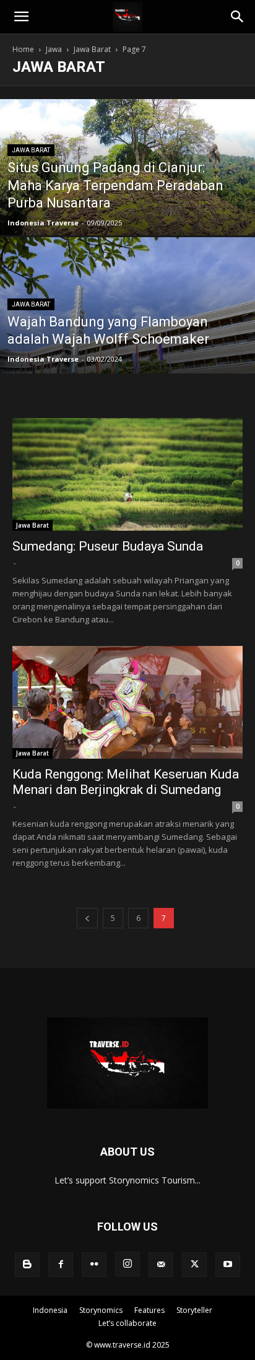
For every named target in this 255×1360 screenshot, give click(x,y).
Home (23, 49)
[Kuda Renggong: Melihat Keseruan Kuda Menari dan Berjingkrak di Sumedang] (127, 702)
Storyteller (194, 1310)
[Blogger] (27, 1264)
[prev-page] (87, 918)
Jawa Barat (92, 49)
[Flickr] (94, 1264)
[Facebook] (60, 1264)
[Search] (237, 16)
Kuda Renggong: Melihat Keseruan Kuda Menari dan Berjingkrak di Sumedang (125, 782)
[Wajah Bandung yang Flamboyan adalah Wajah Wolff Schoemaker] (127, 347)
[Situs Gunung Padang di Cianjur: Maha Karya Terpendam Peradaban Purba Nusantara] (127, 185)
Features (149, 1310)
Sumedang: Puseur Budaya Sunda (107, 546)
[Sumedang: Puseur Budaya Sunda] (127, 474)
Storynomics (101, 1310)
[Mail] (161, 1264)
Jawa (54, 49)
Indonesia (50, 1310)
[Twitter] (194, 1264)
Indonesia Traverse (43, 222)
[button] (21, 16)
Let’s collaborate (127, 1323)
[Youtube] (227, 1264)
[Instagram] (127, 1264)
